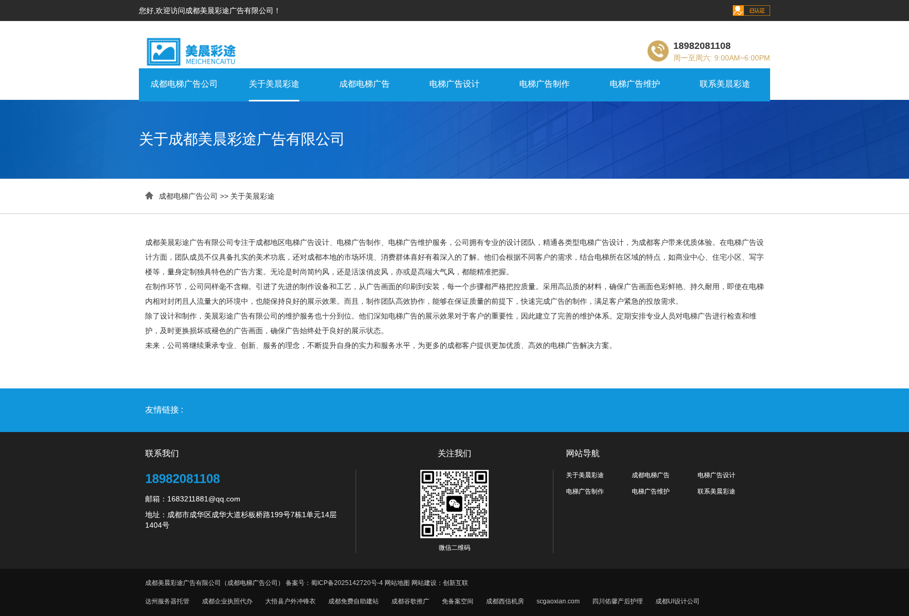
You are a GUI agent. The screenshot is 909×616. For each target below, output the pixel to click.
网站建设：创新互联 (439, 583)
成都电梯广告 (364, 83)
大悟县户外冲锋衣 (290, 601)
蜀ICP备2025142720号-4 (347, 583)
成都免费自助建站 (353, 601)
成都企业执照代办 (227, 601)
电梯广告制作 (544, 83)
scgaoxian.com (558, 601)
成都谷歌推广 (410, 601)
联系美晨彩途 (725, 83)
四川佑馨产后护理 (617, 601)
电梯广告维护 (635, 83)
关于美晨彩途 (274, 83)
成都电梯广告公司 (184, 83)
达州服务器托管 (167, 601)
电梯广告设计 (454, 83)
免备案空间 (457, 601)
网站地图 (397, 583)
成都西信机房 (505, 601)
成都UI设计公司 (677, 601)
